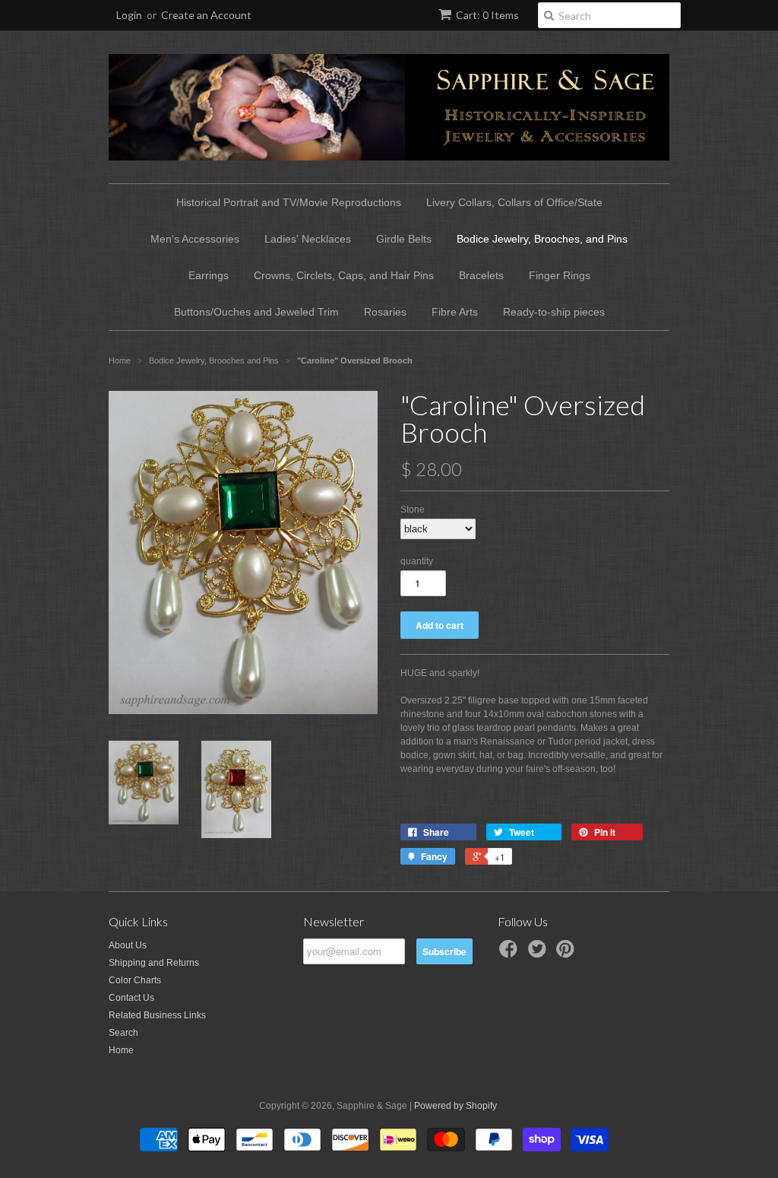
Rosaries (385, 312)
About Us (128, 945)
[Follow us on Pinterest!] (567, 953)
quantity (416, 561)
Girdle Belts (404, 239)
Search (123, 1032)
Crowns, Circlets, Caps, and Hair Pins (344, 275)
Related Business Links (157, 1015)
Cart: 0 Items (487, 14)
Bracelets (481, 275)
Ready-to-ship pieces (554, 312)
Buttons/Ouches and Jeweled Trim (256, 312)
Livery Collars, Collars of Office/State (514, 202)
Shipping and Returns (154, 962)
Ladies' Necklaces (307, 239)
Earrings (208, 275)
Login (129, 14)
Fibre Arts (455, 312)
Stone (412, 509)
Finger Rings (559, 275)
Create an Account (206, 14)
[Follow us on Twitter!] (539, 953)
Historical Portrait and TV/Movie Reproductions (288, 202)
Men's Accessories (194, 239)
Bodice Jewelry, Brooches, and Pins (542, 239)
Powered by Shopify (455, 1105)
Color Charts (135, 980)
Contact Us (131, 997)
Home (121, 1050)
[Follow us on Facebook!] (510, 953)
